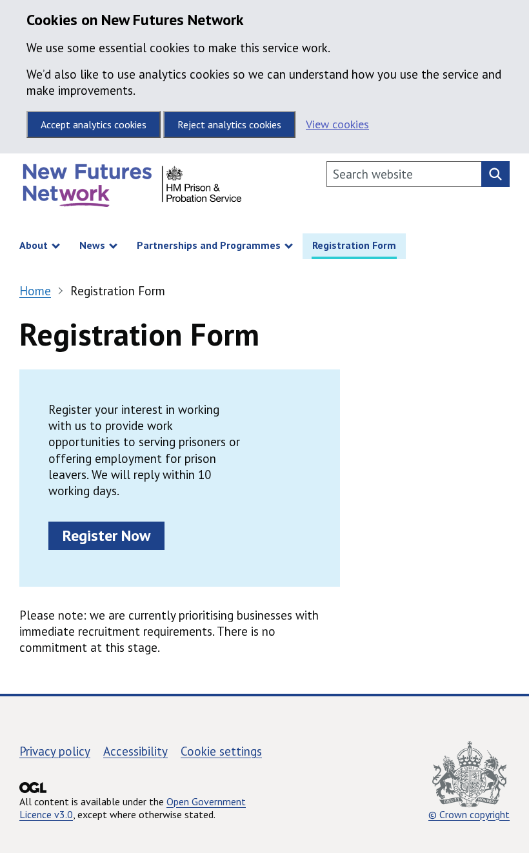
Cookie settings (221, 751)
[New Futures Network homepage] (132, 188)
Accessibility (135, 751)
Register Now (106, 535)
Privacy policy (54, 751)
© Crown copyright (469, 814)
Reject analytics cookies (229, 124)
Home (35, 291)
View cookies (337, 124)
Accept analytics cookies (93, 124)
